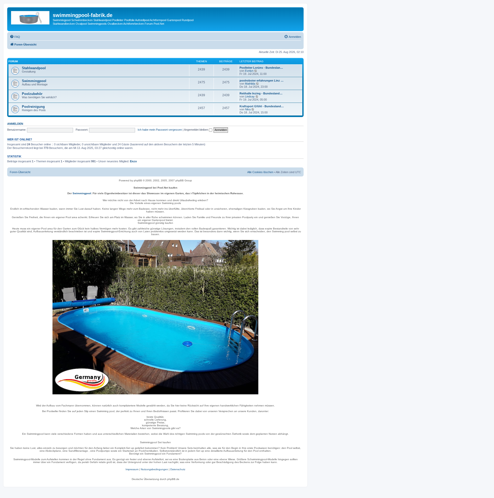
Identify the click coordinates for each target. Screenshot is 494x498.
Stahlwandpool (34, 68)
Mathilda (250, 83)
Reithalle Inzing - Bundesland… (261, 93)
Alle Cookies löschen (260, 172)
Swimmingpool (34, 81)
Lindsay (250, 96)
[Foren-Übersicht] (30, 16)
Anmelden (15, 123)
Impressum (132, 469)
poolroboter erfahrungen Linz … (262, 80)
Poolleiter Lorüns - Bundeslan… (261, 67)
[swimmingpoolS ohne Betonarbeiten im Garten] (155, 317)
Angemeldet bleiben (196, 129)
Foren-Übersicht (20, 172)
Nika (248, 109)
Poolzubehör (32, 94)
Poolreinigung (33, 107)
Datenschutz (177, 469)
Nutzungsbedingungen (154, 469)
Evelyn (249, 70)
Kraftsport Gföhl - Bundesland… (262, 106)
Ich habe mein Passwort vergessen (160, 129)
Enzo (133, 161)
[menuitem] (15, 37)
